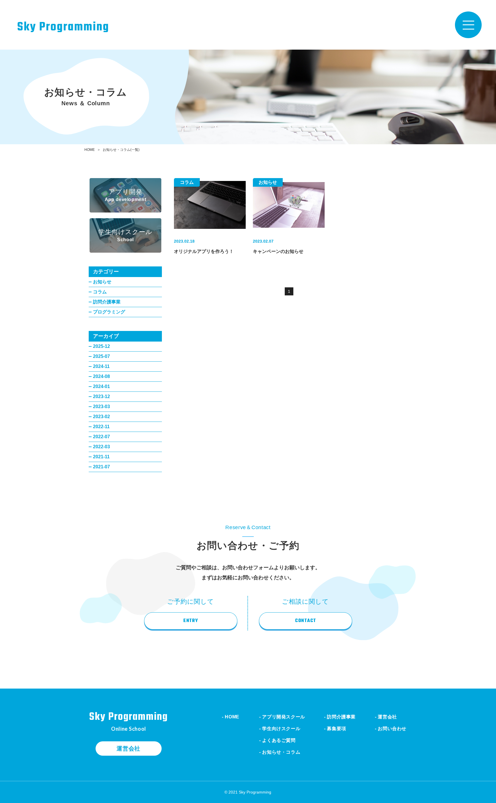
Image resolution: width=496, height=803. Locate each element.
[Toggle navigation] (468, 24)
